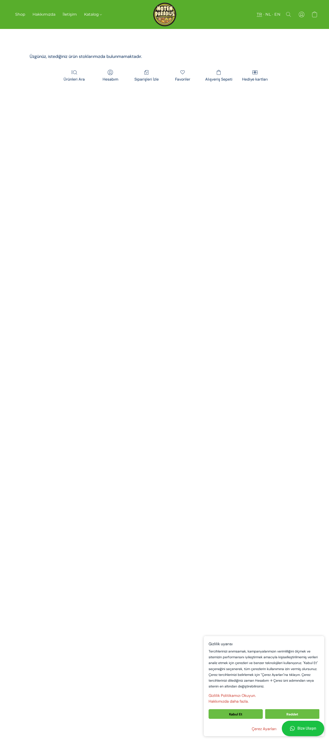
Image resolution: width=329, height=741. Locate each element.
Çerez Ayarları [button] (264, 728)
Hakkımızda (44, 14)
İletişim (70, 14)
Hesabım (110, 79)
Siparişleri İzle (146, 79)
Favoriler (182, 79)
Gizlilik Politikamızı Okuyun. (232, 695)
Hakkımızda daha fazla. (229, 701)
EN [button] (277, 14)
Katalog (92, 14)
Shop (20, 14)
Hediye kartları (255, 79)
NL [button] (268, 14)
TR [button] (259, 14)
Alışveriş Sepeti (218, 79)
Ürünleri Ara (74, 79)
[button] (303, 728)
